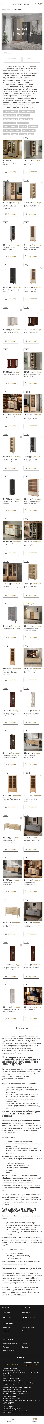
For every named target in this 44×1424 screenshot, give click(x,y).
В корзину (12, 172)
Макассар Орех (28, 130)
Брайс (14, 134)
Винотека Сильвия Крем (10, 332)
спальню (6, 75)
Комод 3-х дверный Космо (32, 840)
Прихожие (6, 1312)
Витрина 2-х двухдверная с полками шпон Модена (32, 502)
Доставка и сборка (10, 1343)
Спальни (5, 1308)
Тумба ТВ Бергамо (29, 1009)
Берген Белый (23, 123)
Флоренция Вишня (27, 111)
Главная (4, 9)
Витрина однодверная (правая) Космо (30, 460)
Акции (24, 1331)
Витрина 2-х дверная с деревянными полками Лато (11, 798)
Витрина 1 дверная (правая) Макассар (11, 502)
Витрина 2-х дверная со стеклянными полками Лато (11, 587)
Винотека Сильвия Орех (31, 332)
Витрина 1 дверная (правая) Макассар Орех (32, 375)
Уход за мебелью (9, 1350)
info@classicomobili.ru (31, 1365)
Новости (6, 1331)
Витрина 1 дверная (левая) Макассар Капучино (31, 206)
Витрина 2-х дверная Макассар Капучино (30, 587)
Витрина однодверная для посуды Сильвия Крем (31, 714)
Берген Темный (26, 119)
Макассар (33, 127)
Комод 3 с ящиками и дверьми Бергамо (30, 883)
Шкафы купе (6, 1317)
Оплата (24, 1343)
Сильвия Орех (23, 115)
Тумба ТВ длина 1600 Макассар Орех (30, 756)
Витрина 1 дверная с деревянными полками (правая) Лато (30, 799)
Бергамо (23, 134)
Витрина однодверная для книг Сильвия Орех (11, 968)
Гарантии (6, 1347)
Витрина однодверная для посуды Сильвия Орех (11, 756)
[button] (3, 4)
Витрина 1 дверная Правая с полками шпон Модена (32, 248)
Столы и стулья (28, 1317)
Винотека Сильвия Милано (11, 374)
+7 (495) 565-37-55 (11, 1364)
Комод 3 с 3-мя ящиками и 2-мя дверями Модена (32, 629)
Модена (23, 127)
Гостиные (26, 1308)
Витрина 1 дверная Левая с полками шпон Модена (32, 290)
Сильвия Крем (9, 115)
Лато (31, 134)
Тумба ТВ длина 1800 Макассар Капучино (9, 841)
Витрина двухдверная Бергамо (9, 163)
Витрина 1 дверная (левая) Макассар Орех (31, 163)
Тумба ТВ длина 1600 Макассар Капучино (30, 671)
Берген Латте (9, 123)
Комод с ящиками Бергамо (11, 417)
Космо (6, 134)
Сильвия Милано (10, 119)
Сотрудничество (28, 1327)
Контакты (6, 1327)
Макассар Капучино (12, 130)
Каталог (11, 9)
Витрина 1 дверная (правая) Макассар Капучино (11, 460)
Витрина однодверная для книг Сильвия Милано (31, 968)
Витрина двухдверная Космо (12, 628)
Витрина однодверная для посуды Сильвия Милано (11, 714)
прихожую (16, 75)
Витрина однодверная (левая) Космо (9, 248)
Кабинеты (26, 1312)
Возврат (25, 1347)
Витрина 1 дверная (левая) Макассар (11, 290)
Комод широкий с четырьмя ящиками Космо (32, 925)
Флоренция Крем (10, 111)
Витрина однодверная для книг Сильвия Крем (11, 1010)
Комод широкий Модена (10, 544)
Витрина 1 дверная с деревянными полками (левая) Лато (10, 672)
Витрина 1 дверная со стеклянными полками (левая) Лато (9, 206)
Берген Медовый (10, 127)
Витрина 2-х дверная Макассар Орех (30, 544)
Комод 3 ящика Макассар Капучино (10, 925)
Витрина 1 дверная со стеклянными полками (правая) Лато (30, 418)
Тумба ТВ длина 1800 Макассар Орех (9, 883)
